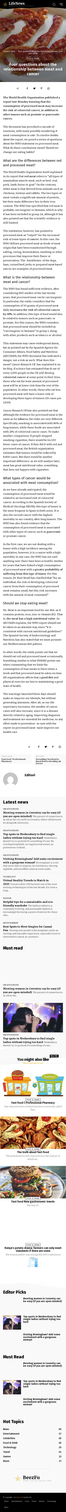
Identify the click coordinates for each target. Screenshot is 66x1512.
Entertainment (11, 923)
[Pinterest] (41, 88)
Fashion (7, 898)
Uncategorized (11, 809)
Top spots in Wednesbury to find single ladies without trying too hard (42, 1319)
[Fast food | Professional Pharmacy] (33, 1083)
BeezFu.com (18, 1497)
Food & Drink (9, 51)
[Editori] (12, 779)
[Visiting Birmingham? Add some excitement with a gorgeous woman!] (12, 1340)
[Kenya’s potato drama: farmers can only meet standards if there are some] (33, 1228)
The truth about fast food (33, 1152)
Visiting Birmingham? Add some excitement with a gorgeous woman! (41, 1337)
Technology (9, 877)
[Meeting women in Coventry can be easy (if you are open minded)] (33, 968)
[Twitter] (34, 88)
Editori (30, 775)
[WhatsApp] (48, 88)
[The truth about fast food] (33, 1133)
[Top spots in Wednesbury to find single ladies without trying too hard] (33, 1017)
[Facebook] (27, 88)
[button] (53, 4)
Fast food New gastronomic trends (33, 1201)
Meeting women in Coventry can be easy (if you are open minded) (42, 1300)
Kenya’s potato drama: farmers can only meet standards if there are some (33, 1249)
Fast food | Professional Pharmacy (13, 760)
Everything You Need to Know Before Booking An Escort (48, 761)
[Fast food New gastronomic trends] (33, 1182)
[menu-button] (61, 4)
